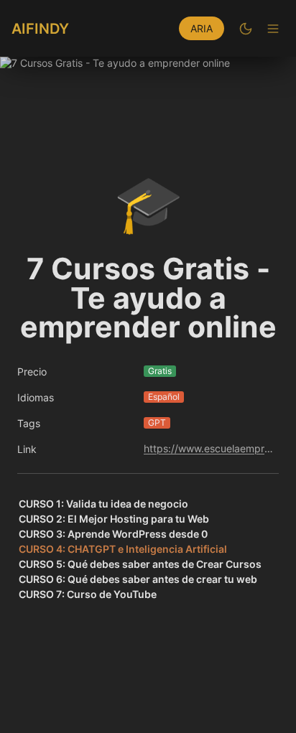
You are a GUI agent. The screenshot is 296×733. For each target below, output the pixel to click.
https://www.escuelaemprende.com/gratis (208, 448)
